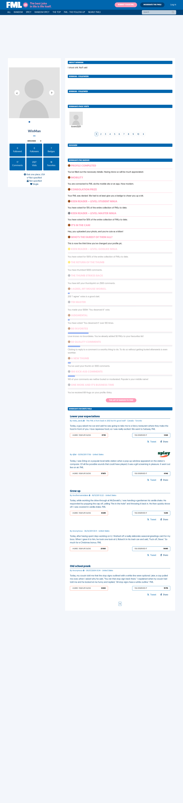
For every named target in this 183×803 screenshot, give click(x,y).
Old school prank (80, 566)
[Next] (143, 134)
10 (138, 134)
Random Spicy (42, 12)
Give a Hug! (31, 141)
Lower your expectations (85, 416)
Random (18, 12)
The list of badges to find (121, 400)
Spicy (28, 12)
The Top (57, 12)
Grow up (75, 491)
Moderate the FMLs (152, 5)
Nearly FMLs (94, 12)
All (9, 12)
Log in (173, 5)
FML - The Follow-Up (74, 12)
